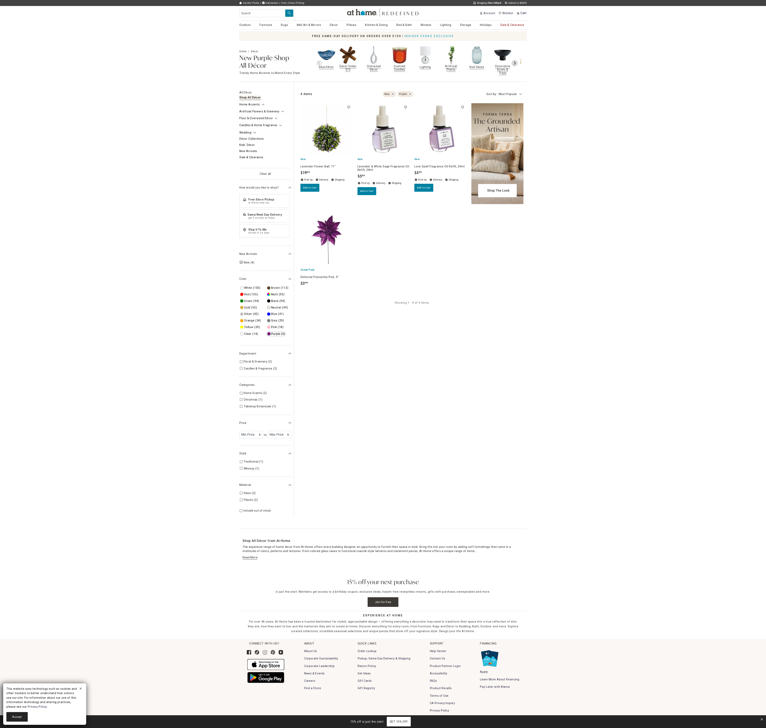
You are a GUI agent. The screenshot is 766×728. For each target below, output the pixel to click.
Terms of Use (439, 695)
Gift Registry (366, 688)
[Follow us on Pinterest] (273, 652)
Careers (309, 680)
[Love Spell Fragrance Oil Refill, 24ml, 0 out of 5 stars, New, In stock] (440, 129)
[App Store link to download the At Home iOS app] (265, 664)
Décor (254, 51)
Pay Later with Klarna (495, 686)
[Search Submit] (289, 13)
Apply (484, 671)
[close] (80, 689)
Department (247, 353)
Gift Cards (365, 680)
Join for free (383, 602)
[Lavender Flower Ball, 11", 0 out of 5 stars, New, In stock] (326, 129)
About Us (310, 651)
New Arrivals (248, 253)
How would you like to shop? (259, 187)
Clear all (265, 173)
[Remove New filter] (392, 94)
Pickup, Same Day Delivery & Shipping (384, 658)
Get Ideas (364, 673)
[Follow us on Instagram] (265, 652)
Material (245, 484)
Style (243, 453)
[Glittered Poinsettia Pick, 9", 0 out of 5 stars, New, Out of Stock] (326, 240)
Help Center (438, 651)
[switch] (349, 107)
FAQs (433, 680)
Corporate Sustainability (321, 658)
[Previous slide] (319, 63)
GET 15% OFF (399, 721)
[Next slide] (514, 63)
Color (243, 278)
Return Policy (367, 666)
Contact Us (437, 658)
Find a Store (312, 688)
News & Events (314, 673)
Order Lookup (367, 651)
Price (243, 422)
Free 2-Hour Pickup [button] (292, 3)
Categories (247, 384)
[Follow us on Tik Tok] (257, 652)
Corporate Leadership (319, 666)
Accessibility (438, 673)
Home (243, 51)
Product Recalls (441, 688)
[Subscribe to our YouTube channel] (281, 652)
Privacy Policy (439, 710)
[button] (383, 12)
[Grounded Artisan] (497, 153)
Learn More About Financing (499, 679)
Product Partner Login (445, 666)
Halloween (271, 3)
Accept (17, 716)
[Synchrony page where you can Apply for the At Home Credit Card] (489, 657)
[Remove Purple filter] (410, 94)
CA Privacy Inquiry (442, 703)
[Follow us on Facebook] (249, 652)
